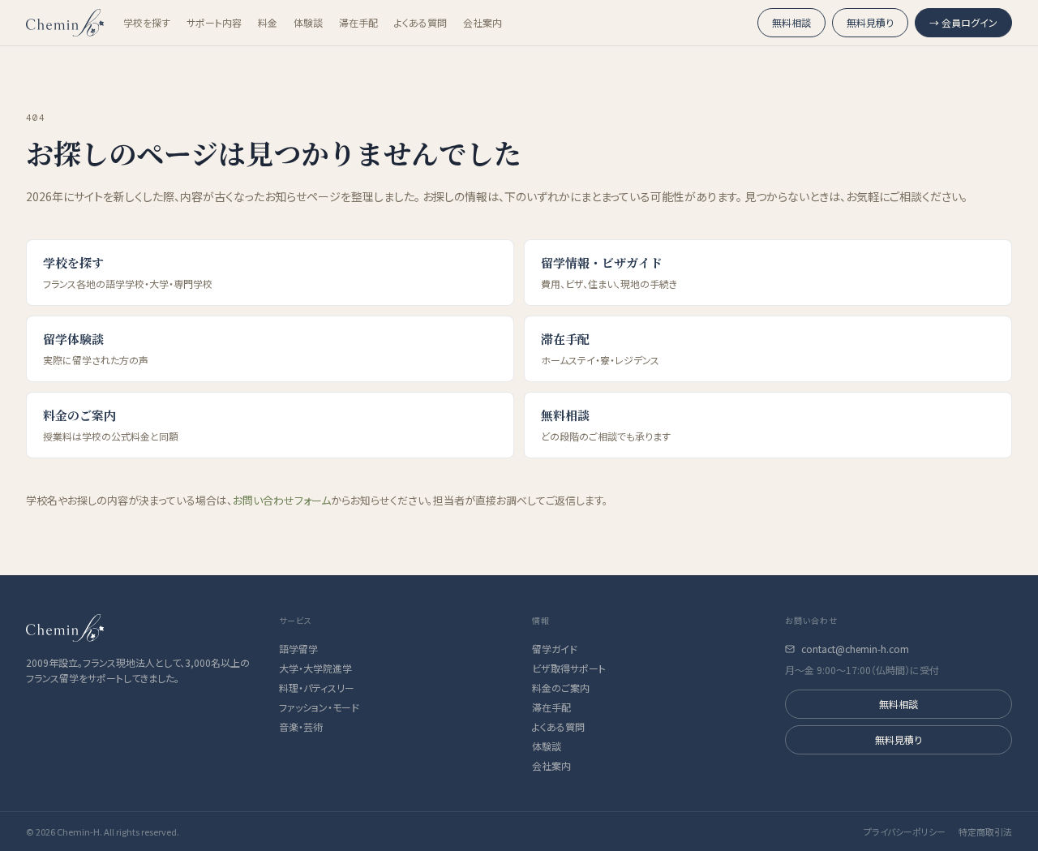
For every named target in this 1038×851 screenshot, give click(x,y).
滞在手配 (358, 22)
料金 (267, 22)
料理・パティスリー (316, 687)
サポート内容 (214, 22)
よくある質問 (420, 22)
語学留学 (298, 649)
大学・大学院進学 (315, 668)
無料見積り (870, 22)
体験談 (308, 22)
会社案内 (482, 22)
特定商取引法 (985, 831)
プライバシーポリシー (905, 831)
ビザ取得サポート (569, 668)
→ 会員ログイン (963, 22)
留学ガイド (554, 649)
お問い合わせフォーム (282, 500)
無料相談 (791, 22)
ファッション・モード (319, 707)
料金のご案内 (561, 687)
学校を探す (146, 22)
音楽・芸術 (301, 726)
